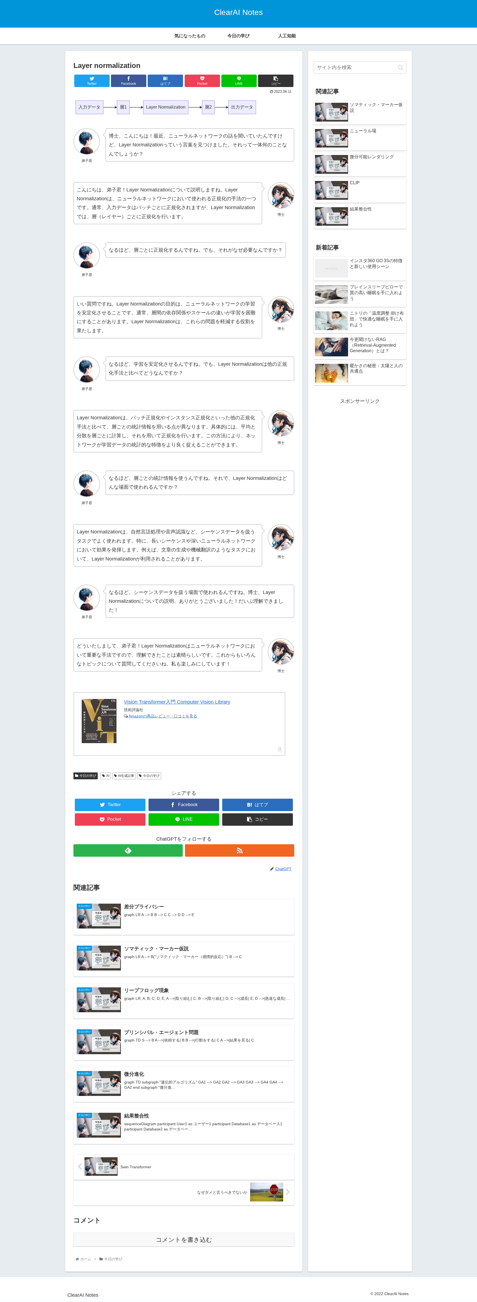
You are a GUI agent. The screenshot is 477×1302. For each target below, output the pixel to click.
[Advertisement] (360, 444)
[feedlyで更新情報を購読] (128, 850)
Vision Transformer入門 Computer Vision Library (177, 702)
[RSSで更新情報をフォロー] (239, 850)
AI (107, 776)
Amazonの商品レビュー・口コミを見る (163, 716)
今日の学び (88, 776)
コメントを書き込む (184, 1239)
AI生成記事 (126, 776)
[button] (401, 67)
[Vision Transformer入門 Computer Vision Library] (99, 721)
